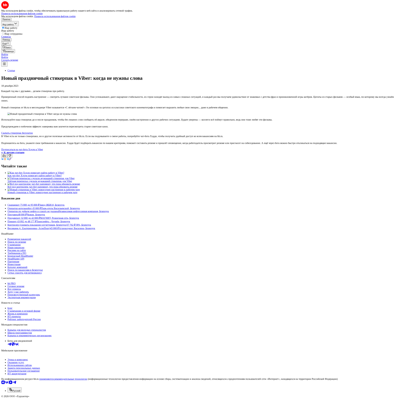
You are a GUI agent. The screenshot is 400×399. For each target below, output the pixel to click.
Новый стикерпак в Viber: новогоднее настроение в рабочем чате (42, 192)
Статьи (11, 70)
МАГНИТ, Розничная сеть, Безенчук (59, 218)
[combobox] (15, 389)
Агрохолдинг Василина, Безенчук (77, 228)
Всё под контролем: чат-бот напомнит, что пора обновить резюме (43, 186)
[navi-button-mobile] (4, 64)
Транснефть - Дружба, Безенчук (53, 221)
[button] (4, 54)
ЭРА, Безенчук (83, 225)
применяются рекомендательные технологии (63, 379)
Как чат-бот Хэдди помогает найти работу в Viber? (35, 175)
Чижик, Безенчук (36, 214)
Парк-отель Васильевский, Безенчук (60, 208)
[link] (6, 47)
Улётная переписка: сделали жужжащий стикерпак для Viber (40, 181)
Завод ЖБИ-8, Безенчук (52, 205)
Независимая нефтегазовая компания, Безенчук (83, 211)
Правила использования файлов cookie (55, 16)
